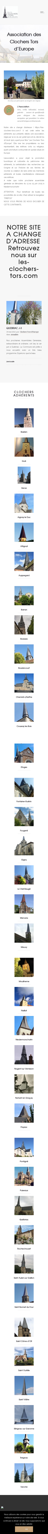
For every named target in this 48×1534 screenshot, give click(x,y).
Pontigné (24, 1161)
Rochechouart (24, 1248)
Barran (24, 609)
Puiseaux (24, 1190)
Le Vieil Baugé (24, 888)
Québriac (24, 1219)
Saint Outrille (24, 1370)
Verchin (24, 1486)
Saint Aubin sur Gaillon (24, 1277)
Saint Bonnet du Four (24, 1307)
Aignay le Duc (24, 517)
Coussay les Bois (24, 726)
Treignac (24, 1457)
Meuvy (24, 947)
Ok (26, 1529)
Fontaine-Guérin (24, 801)
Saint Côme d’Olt (24, 1341)
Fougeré (24, 830)
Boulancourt (24, 668)
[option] (24, 336)
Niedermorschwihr (24, 1039)
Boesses (24, 638)
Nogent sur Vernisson (24, 1068)
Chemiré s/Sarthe (24, 697)
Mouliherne (24, 981)
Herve (24, 488)
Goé (24, 461)
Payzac (24, 1127)
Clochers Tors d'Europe (29, 339)
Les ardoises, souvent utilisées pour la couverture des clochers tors (22, 331)
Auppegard (24, 575)
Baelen (24, 431)
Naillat (24, 1010)
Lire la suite (10, 369)
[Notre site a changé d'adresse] (24, 156)
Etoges (24, 767)
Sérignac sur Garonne (24, 1428)
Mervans (24, 917)
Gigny (24, 859)
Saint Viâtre (24, 1399)
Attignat (24, 546)
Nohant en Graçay (24, 1097)
